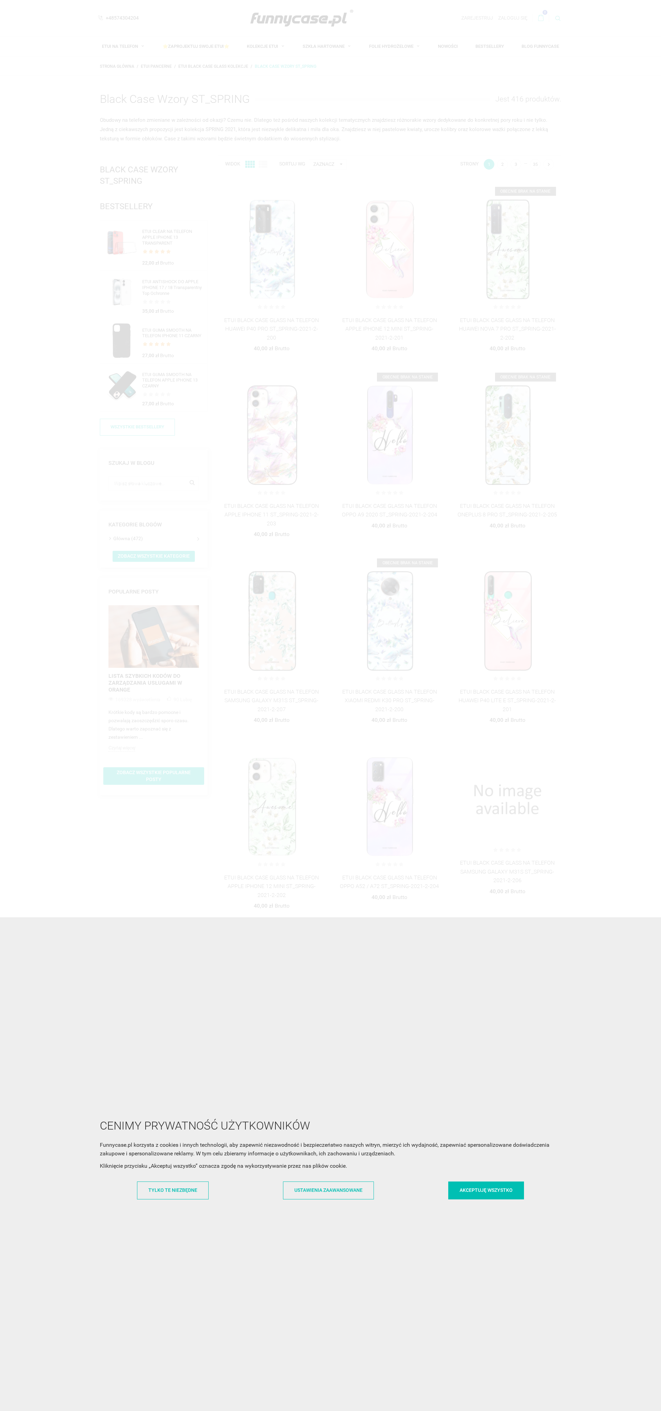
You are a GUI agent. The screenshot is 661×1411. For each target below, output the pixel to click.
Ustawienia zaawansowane (328, 1190)
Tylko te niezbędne (172, 1190)
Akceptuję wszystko (486, 1190)
